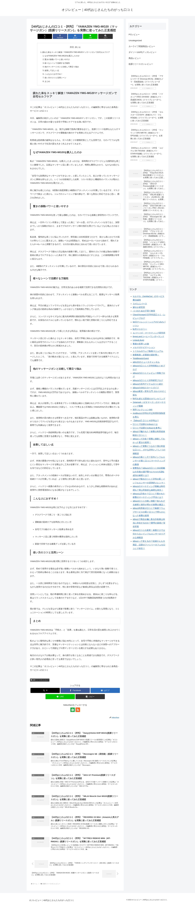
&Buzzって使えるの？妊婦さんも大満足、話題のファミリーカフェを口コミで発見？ (149, 545)
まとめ (47, 81)
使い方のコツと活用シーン (55, 78)
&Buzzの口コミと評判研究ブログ (148, 380)
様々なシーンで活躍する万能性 (57, 63)
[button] (105, 36)
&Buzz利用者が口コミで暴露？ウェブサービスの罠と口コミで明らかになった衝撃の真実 (149, 512)
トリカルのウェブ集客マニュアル (148, 351)
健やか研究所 (139, 307)
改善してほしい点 (52, 70)
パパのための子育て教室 (144, 311)
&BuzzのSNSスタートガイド (146, 388)
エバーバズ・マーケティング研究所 (149, 333)
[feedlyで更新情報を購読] (72, 709)
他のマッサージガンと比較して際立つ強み (62, 67)
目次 (72, 47)
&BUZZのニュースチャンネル (146, 362)
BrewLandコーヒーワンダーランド (148, 336)
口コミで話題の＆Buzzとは (145, 424)
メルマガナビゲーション (144, 347)
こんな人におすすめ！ (54, 74)
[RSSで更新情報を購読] (77, 709)
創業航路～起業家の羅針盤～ (146, 355)
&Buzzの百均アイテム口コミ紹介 (148, 384)
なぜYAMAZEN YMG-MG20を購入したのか (62, 56)
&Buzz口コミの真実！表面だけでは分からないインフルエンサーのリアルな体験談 (149, 534)
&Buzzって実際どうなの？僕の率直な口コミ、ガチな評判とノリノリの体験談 (149, 450)
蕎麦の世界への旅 (141, 344)
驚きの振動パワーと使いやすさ (57, 59)
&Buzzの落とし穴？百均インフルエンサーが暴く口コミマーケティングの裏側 (149, 461)
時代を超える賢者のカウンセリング (149, 399)
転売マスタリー (140, 329)
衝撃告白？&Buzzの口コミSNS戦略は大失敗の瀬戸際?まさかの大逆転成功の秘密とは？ (149, 472)
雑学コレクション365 (142, 410)
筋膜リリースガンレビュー (40, 680)
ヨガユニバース (140, 304)
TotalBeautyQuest (141, 358)
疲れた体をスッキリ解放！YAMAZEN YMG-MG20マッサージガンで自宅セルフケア (76, 52)
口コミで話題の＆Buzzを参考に (147, 428)
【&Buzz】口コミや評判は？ (146, 420)
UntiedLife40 (138, 340)
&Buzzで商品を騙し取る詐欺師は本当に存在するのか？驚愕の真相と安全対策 (149, 523)
